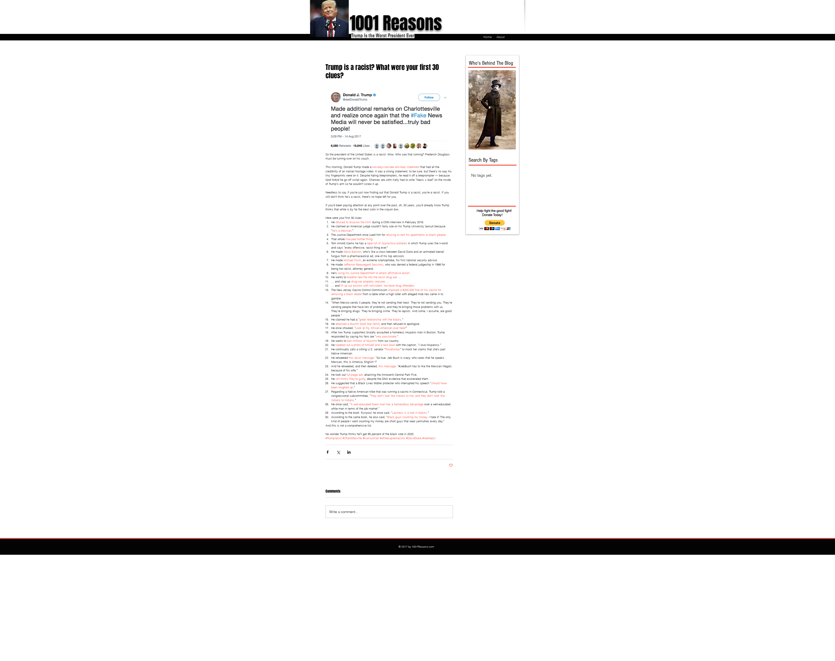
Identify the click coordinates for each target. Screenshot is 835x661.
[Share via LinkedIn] (349, 452)
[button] (495, 225)
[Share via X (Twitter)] (338, 452)
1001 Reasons (396, 23)
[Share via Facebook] (328, 452)
